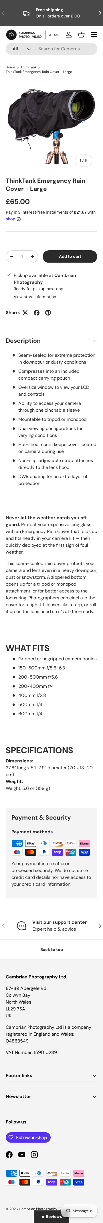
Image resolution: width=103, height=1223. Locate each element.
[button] (81, 34)
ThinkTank (29, 67)
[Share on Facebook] (36, 312)
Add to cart (70, 256)
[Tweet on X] (25, 312)
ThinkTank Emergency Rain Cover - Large (39, 72)
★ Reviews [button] (51, 1216)
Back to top (51, 949)
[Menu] (94, 34)
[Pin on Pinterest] (48, 312)
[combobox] (51, 49)
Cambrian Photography (38, 1209)
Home (10, 67)
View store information (35, 296)
